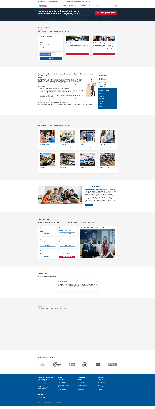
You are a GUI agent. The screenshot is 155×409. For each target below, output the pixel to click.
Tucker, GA (100, 398)
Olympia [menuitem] (101, 101)
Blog (90, 5)
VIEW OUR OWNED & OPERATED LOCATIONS (49, 1)
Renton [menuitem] (100, 106)
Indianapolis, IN (101, 399)
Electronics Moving (62, 395)
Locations (83, 5)
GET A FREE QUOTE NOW (105, 13)
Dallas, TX (100, 394)
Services (71, 5)
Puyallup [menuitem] (101, 103)
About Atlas (80, 389)
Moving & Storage (62, 398)
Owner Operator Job (82, 394)
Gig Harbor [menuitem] (101, 105)
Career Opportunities (82, 392)
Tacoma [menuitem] (101, 95)
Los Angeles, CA (101, 391)
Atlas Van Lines (65, 102)
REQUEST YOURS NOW (104, 54)
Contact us (102, 86)
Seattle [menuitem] (100, 93)
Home (64, 5)
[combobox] (110, 2)
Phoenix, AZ (100, 392)
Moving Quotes (81, 395)
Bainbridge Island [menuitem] (102, 98)
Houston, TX (100, 389)
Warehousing (61, 396)
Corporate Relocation (62, 391)
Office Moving (61, 389)
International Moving (62, 392)
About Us (80, 388)
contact (86, 104)
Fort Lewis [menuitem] (101, 100)
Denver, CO (100, 395)
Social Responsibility (82, 399)
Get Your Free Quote (67, 256)
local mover (41, 85)
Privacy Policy (81, 398)
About (76, 5)
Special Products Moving (63, 394)
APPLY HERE (88, 205)
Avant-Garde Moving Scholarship (85, 396)
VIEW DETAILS (47, 147)
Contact (96, 5)
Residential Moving (62, 388)
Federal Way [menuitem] (101, 96)
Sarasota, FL (100, 396)
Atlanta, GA (100, 388)
